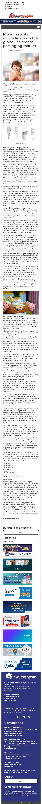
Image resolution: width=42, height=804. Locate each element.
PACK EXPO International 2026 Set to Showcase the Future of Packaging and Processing (20, 795)
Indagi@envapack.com (12, 747)
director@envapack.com (12, 759)
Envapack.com (35, 803)
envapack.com (18, 731)
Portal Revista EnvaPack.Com (14, 4)
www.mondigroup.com (10, 475)
